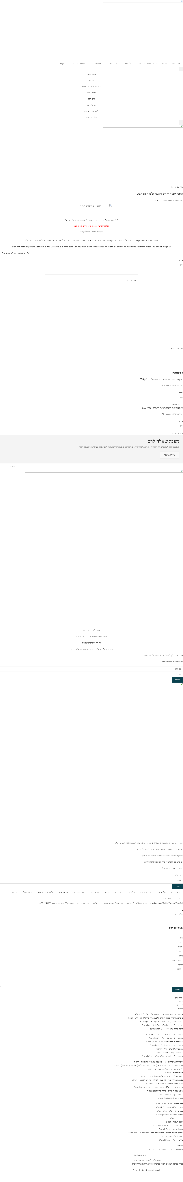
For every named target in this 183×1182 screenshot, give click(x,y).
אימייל (180, 947)
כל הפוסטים (79, 892)
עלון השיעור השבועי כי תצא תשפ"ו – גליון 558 (161, 379)
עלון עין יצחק (63, 63)
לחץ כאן (83, 231)
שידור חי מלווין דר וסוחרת (147, 63)
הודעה (180, 965)
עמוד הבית (176, 63)
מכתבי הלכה (99, 63)
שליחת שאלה (169, 455)
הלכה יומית (127, 63)
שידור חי (118, 892)
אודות (164, 63)
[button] (181, 69)
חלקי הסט (113, 63)
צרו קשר (14, 892)
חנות (178, 898)
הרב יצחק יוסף (145, 892)
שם (181, 938)
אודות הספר (166, 898)
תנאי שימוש (175, 892)
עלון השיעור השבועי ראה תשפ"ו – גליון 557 (162, 408)
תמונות (106, 892)
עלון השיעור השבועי (81, 63)
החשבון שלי (27, 892)
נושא (181, 956)
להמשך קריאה (177, 404)
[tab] (91, 998)
